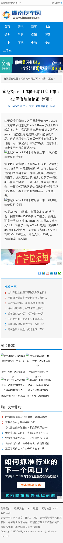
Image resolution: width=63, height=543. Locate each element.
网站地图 (46, 508)
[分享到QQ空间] (43, 273)
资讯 (20, 26)
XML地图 (33, 508)
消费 (47, 34)
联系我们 (19, 508)
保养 (7, 34)
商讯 (20, 42)
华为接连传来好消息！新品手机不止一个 (27, 427)
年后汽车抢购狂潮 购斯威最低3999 (26, 303)
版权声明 (5, 513)
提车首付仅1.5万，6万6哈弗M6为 (26, 313)
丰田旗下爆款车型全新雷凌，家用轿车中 (27, 297)
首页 (7, 26)
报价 (47, 42)
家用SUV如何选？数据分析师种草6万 (27, 324)
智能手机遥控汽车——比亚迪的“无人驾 (26, 438)
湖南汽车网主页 (29, 78)
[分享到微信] (59, 273)
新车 (34, 26)
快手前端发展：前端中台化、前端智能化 (27, 443)
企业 (7, 42)
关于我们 (5, 508)
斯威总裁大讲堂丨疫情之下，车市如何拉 (27, 329)
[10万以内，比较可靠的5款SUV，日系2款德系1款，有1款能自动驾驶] (38, 380)
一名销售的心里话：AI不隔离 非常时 (27, 319)
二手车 (7, 50)
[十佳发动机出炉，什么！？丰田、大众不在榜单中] (38, 355)
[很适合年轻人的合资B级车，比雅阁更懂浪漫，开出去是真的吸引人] (13, 380)
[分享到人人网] (55, 273)
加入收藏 (56, 2)
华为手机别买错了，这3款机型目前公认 (26, 433)
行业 (47, 26)
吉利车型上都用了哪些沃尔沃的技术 (27, 292)
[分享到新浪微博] (47, 273)
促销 (34, 34)
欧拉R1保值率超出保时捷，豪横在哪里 (26, 417)
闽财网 (22, 238)
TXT (55, 508)
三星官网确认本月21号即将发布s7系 (24, 448)
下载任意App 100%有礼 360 (20, 422)
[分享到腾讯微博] (51, 273)
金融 (34, 42)
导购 (20, 34)
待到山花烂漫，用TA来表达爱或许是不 (27, 308)
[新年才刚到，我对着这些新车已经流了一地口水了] (13, 355)
